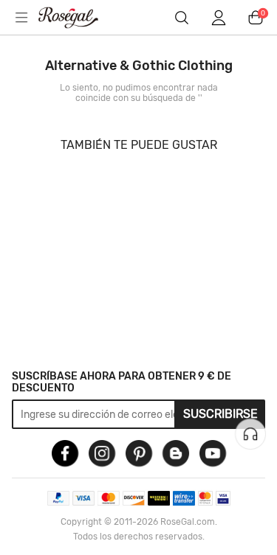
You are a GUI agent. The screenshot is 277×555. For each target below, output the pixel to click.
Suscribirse (220, 414)
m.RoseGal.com (77, 18)
